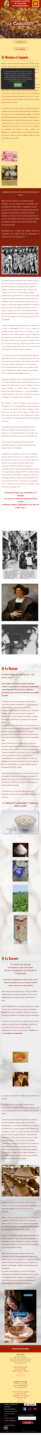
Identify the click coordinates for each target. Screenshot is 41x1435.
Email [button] (20, 1373)
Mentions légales (9, 1431)
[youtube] (35, 1409)
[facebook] (24, 1409)
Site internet (20, 1375)
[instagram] (30, 1409)
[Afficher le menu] (35, 3)
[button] (6, 1428)
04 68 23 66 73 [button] (10, 1423)
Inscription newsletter (26, 1415)
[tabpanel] (7, 4)
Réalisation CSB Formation (29, 1431)
